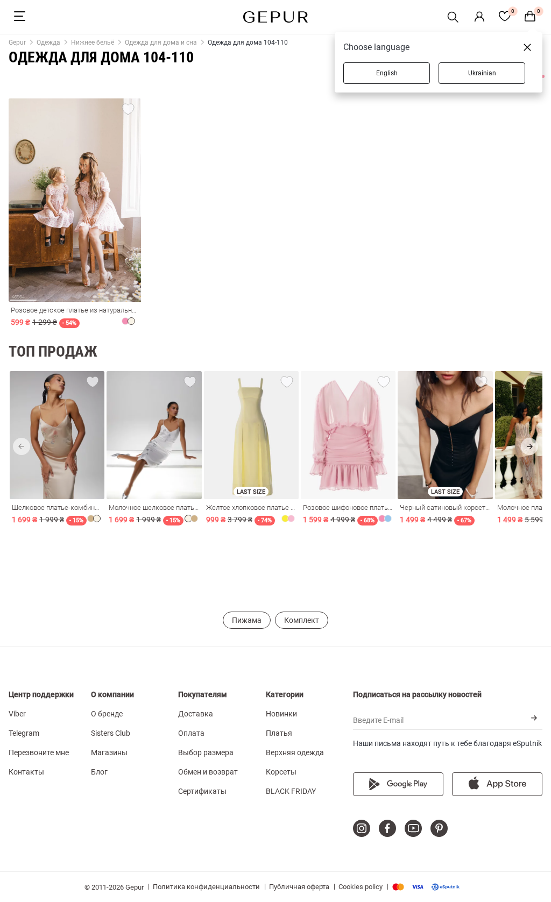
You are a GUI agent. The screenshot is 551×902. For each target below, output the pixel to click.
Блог (99, 772)
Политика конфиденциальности (206, 887)
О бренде (107, 713)
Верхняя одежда (295, 752)
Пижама (247, 620)
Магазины (109, 752)
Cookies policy (360, 887)
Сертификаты (202, 791)
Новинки (281, 713)
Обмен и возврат (208, 772)
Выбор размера (206, 752)
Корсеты (281, 772)
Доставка (195, 713)
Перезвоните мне (39, 752)
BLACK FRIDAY (291, 791)
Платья (279, 733)
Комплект (301, 620)
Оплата (191, 733)
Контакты (26, 772)
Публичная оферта (299, 887)
